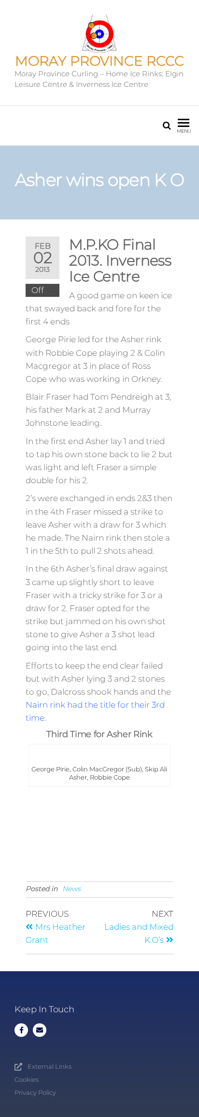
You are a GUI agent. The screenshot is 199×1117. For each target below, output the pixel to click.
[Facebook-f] (21, 1030)
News (71, 888)
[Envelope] (39, 1030)
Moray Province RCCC (99, 61)
